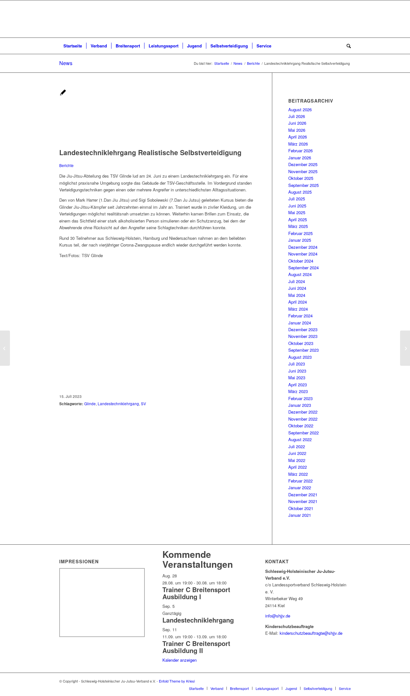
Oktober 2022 (300, 426)
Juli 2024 (296, 281)
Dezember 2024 (302, 247)
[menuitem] (72, 46)
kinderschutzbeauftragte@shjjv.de (311, 633)
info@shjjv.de (277, 616)
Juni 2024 (297, 288)
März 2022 (298, 474)
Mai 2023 (296, 377)
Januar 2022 (299, 487)
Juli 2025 (296, 199)
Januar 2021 (299, 515)
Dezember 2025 (302, 164)
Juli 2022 (296, 446)
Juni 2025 (297, 206)
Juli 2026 (296, 116)
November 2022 (302, 419)
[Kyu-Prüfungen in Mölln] (5, 348)
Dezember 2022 (302, 412)
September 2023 (303, 350)
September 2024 (303, 267)
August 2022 (300, 439)
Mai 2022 (296, 460)
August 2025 (300, 192)
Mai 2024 (296, 295)
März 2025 (298, 226)
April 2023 (297, 385)
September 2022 (303, 433)
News (65, 63)
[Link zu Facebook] (336, 681)
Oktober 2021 (300, 508)
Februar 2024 (300, 316)
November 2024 (302, 254)
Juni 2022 (297, 453)
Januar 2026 (299, 158)
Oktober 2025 (300, 178)
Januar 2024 (299, 323)
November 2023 (302, 336)
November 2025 (302, 171)
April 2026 (297, 137)
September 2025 (303, 185)
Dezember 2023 (302, 329)
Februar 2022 (300, 481)
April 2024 (297, 302)
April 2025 (297, 219)
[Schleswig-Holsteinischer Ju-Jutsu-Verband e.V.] (205, 19)
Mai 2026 (296, 130)
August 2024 (300, 274)
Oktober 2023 (300, 343)
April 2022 (297, 467)
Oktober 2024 (300, 261)
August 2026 (300, 109)
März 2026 (298, 144)
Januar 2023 (299, 405)
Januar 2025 (299, 240)
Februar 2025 (300, 233)
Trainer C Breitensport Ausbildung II (196, 647)
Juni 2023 (297, 371)
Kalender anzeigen (179, 660)
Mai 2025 (296, 212)
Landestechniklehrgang (198, 620)
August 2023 (300, 357)
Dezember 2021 (302, 494)
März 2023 (298, 391)
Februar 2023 (300, 398)
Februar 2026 (300, 150)
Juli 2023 (296, 364)
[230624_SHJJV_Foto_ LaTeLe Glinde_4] (88, 145)
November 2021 (302, 501)
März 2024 (298, 309)
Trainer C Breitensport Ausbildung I (196, 593)
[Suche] (346, 46)
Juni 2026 (297, 123)
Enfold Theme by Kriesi (177, 680)
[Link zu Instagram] (346, 681)
